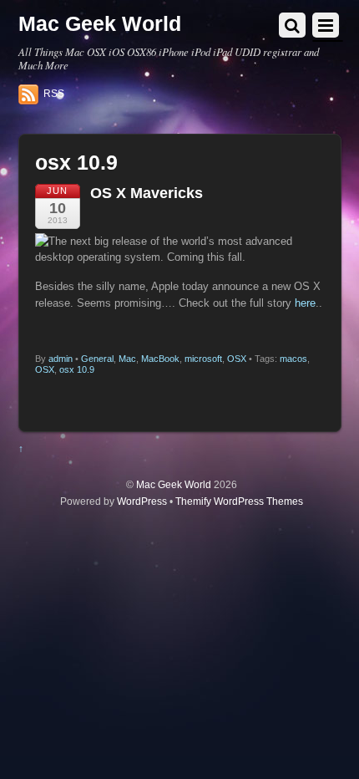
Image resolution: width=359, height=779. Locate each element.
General (97, 359)
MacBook (160, 359)
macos (293, 359)
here (305, 303)
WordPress (142, 501)
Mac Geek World (173, 484)
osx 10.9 (76, 369)
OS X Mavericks (146, 193)
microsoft (203, 359)
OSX (236, 359)
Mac (127, 359)
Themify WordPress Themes (239, 501)
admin (60, 359)
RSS (53, 93)
